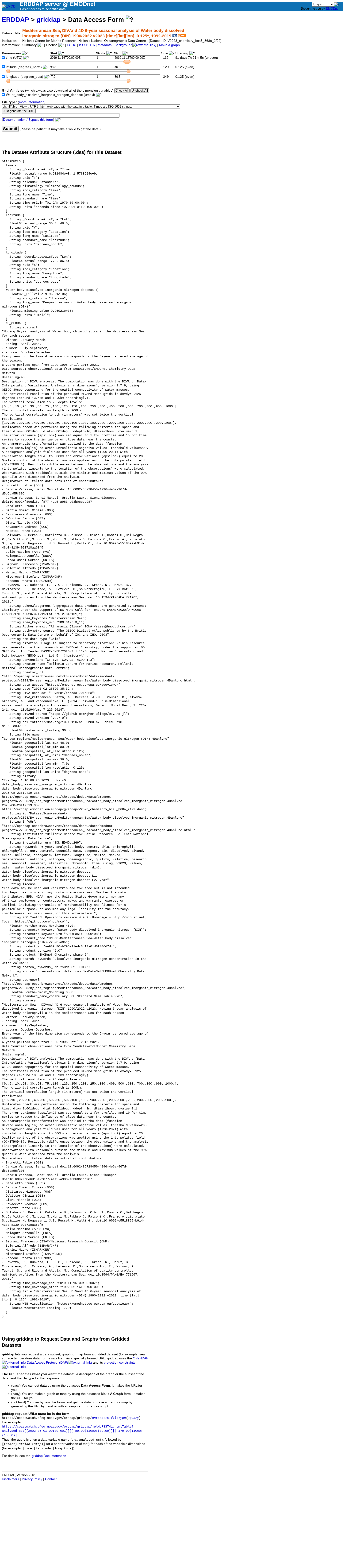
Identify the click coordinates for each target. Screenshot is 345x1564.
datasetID (100, 1418)
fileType (118, 1418)
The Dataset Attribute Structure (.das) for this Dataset (62, 152)
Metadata (105, 45)
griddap (49, 19)
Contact (51, 1479)
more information (31, 102)
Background (123, 45)
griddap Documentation (48, 1456)
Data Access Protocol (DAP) (47, 1362)
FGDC (71, 45)
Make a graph (169, 45)
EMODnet (332, 8)
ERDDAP (15, 19)
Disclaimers (10, 1479)
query (134, 1418)
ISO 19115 (87, 45)
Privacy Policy (32, 1479)
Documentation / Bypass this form (28, 119)
